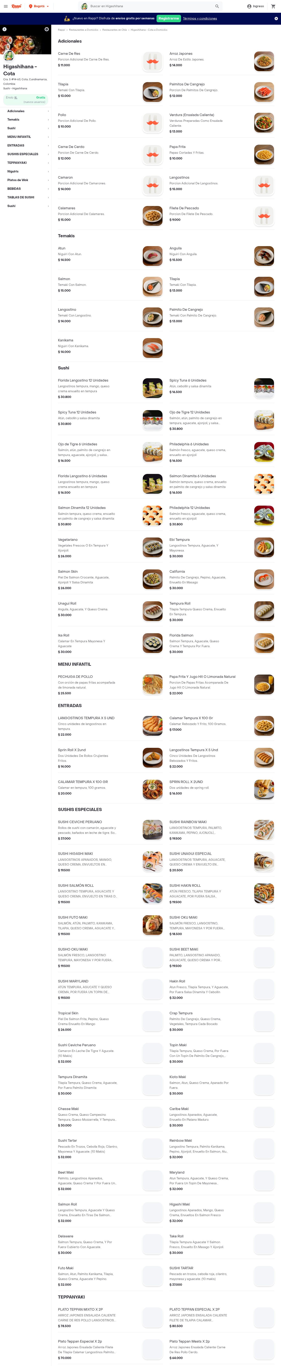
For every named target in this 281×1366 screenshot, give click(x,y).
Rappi (61, 29)
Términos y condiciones (200, 19)
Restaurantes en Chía (114, 29)
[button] (39, 6)
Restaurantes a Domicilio (83, 29)
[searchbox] (150, 6)
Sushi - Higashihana (15, 88)
